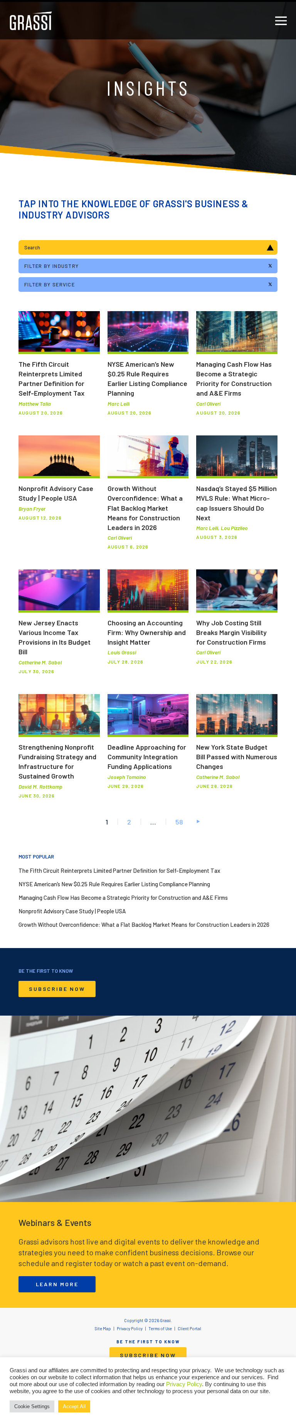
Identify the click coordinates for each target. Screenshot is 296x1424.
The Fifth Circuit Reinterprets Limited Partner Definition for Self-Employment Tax (119, 870)
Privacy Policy (184, 1384)
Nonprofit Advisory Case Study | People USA (72, 911)
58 (179, 821)
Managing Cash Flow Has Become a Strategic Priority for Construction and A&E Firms (123, 897)
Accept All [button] (74, 1406)
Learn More (57, 1284)
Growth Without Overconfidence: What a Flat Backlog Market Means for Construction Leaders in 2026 (143, 924)
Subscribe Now (57, 988)
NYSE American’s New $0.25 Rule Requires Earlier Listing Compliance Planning (114, 883)
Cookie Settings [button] (32, 1406)
